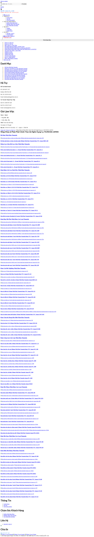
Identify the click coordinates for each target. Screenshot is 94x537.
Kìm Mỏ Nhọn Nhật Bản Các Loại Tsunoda (15, 76)
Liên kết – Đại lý (10, 33)
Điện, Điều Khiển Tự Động (11, 58)
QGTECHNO (9, 34)
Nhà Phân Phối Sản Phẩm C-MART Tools (14, 46)
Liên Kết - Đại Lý (8, 524)
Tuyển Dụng (9, 17)
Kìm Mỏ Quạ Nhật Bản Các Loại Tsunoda (15, 77)
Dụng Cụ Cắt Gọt (9, 44)
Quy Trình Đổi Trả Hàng (12, 25)
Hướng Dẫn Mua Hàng (11, 23)
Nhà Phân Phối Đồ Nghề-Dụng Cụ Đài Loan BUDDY (17, 48)
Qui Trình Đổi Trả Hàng (9, 516)
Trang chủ (3, 130)
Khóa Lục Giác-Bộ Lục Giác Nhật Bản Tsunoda (16, 68)
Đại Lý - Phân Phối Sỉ (10, 57)
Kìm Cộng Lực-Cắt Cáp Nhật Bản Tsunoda (15, 75)
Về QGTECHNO (10, 20)
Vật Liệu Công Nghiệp (10, 55)
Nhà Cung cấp (7, 59)
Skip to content (4, 1)
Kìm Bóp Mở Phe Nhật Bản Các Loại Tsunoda (16, 71)
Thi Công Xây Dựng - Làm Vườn (13, 50)
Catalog (8, 28)
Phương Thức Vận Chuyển (12, 24)
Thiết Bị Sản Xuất (9, 54)
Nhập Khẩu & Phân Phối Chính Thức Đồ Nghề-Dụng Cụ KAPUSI (20, 49)
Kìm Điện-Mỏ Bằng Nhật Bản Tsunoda (14, 79)
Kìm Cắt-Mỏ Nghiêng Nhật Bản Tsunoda (14, 72)
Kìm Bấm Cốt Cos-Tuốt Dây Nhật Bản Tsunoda (16, 70)
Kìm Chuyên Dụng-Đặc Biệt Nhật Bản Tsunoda (16, 73)
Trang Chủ (7, 15)
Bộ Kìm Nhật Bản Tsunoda (11, 67)
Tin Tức (8, 19)
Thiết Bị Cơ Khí (8, 52)
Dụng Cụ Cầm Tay (9, 42)
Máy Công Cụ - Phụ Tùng (11, 45)
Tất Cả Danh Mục (47, 40)
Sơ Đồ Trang (9, 30)
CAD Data (9, 29)
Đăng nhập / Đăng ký (9, 36)
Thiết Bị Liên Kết (9, 53)
